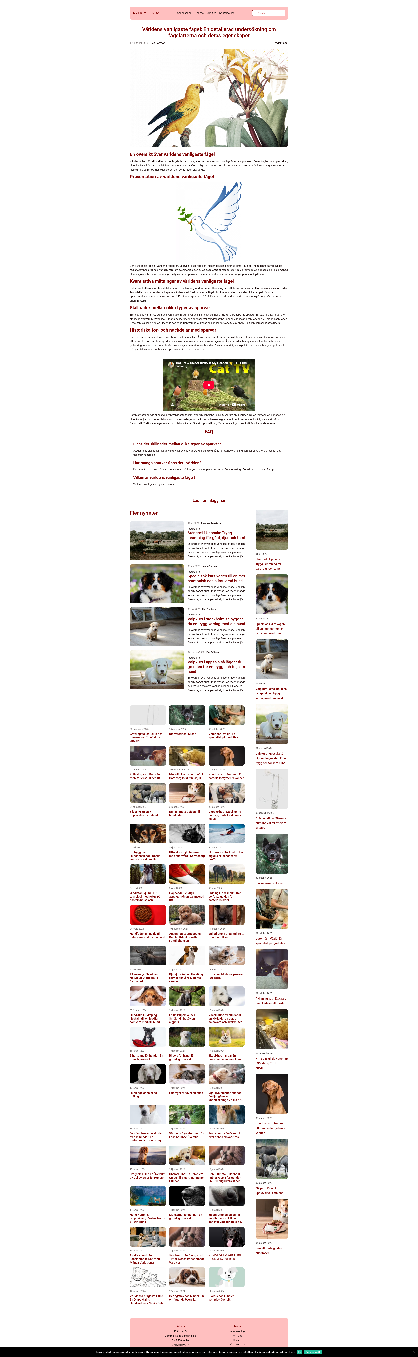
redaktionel (281, 43)
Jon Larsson (158, 43)
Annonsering (184, 13)
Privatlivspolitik (313, 1352)
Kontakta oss (226, 13)
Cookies (211, 13)
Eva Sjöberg (212, 652)
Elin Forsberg (209, 609)
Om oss (199, 13)
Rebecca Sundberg (211, 523)
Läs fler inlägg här (209, 500)
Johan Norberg (209, 566)
